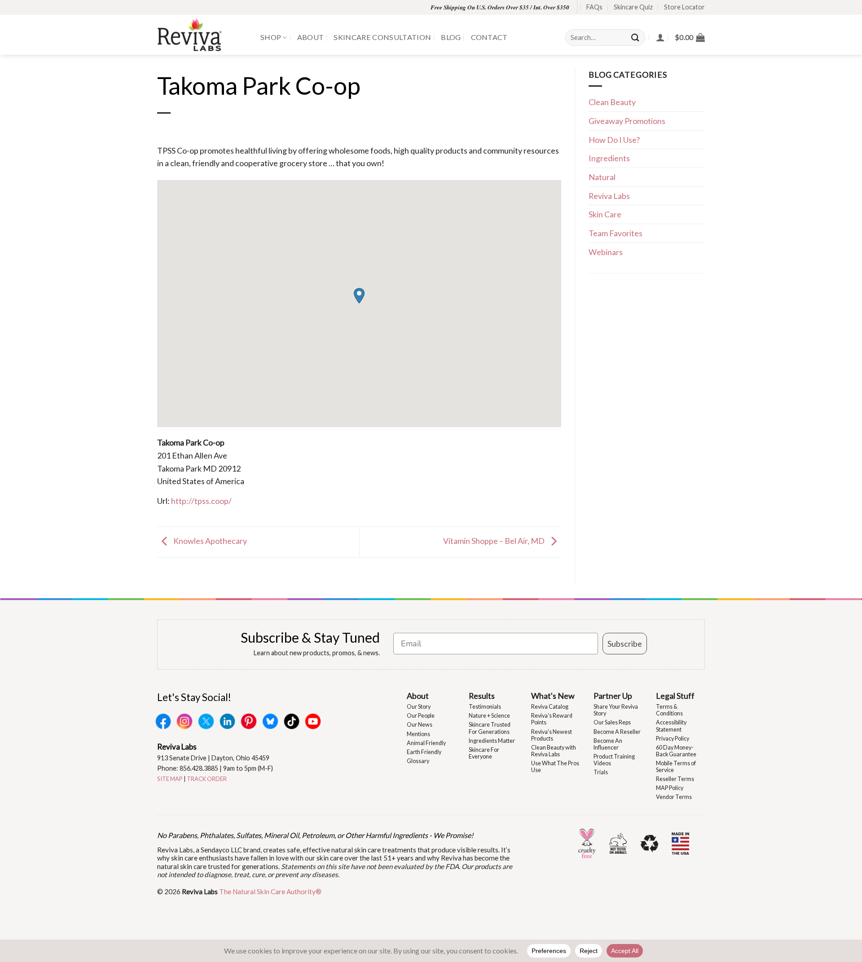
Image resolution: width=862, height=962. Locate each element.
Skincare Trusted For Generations (489, 728)
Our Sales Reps (612, 722)
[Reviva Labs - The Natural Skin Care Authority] (202, 35)
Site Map (170, 778)
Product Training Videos (614, 760)
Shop (270, 37)
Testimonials (485, 706)
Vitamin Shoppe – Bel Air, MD (494, 541)
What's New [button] (553, 696)
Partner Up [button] (613, 696)
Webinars (606, 252)
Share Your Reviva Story (616, 710)
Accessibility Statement (671, 726)
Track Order (207, 778)
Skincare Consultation (382, 37)
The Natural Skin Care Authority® (270, 891)
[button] (690, 37)
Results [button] (482, 696)
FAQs (594, 7)
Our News (419, 724)
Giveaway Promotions (627, 121)
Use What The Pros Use (555, 766)
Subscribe (624, 644)
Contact (489, 37)
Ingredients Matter (492, 740)
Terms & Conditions (669, 710)
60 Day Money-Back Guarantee (676, 751)
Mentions (418, 734)
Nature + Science (489, 715)
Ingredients (609, 158)
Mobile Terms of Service (676, 766)
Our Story (419, 706)
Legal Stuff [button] (675, 696)
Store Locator (684, 7)
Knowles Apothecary (209, 541)
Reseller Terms (675, 779)
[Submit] (635, 37)
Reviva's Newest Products (551, 735)
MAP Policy (669, 788)
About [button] (418, 696)
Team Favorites (615, 233)
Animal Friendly (426, 743)
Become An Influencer (608, 744)
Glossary (418, 761)
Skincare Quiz (633, 7)
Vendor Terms (674, 797)
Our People (421, 715)
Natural (602, 177)
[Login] (660, 37)
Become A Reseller (617, 731)
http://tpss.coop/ (201, 501)
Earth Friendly (424, 752)
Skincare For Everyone (484, 753)
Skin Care (605, 214)
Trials (601, 772)
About (310, 37)
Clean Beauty (612, 102)
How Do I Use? (614, 140)
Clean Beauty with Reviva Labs (553, 751)
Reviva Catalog (549, 706)
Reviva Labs (609, 196)
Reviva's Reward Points (551, 719)
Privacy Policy (672, 738)
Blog (451, 37)
